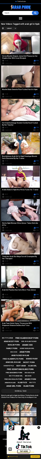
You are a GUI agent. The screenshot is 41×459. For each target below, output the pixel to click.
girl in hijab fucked (28, 341)
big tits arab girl (16, 376)
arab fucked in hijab (20, 355)
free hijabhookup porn (26, 338)
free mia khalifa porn (13, 379)
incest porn (29, 362)
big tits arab (7, 338)
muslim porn (14, 345)
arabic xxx (27, 345)
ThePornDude (21, 1)
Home (5, 439)
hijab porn (28, 386)
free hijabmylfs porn (13, 359)
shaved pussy (32, 359)
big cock (13, 352)
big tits (32, 382)
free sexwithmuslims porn (20, 369)
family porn (11, 348)
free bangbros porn (14, 372)
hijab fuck (22, 382)
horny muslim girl (27, 348)
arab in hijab (10, 382)
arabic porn (30, 379)
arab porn (25, 352)
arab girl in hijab (13, 362)
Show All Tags (20, 391)
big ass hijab (30, 372)
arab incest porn (11, 341)
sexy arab (21, 366)
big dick (28, 376)
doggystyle (9, 366)
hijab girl (32, 366)
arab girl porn (13, 386)
